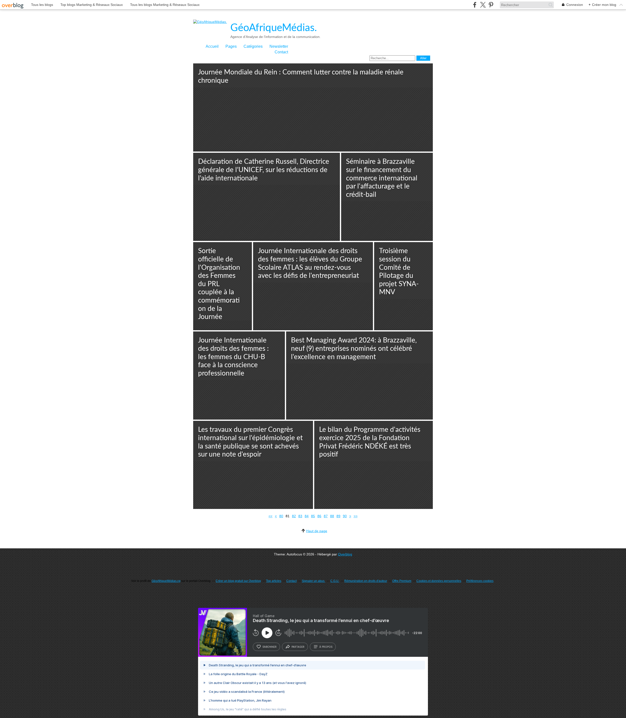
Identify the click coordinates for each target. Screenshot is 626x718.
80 (281, 516)
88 (332, 516)
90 (345, 516)
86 (319, 516)
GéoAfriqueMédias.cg (166, 581)
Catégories (253, 46)
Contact (281, 52)
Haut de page (316, 531)
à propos (325, 646)
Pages (231, 46)
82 (294, 516)
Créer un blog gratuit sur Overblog (238, 581)
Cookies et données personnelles (438, 581)
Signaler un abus (313, 581)
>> (356, 516)
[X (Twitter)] (483, 5)
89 (338, 516)
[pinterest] (491, 5)
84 (307, 516)
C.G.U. (334, 581)
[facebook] (475, 5)
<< (270, 516)
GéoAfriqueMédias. (273, 28)
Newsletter (278, 46)
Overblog (345, 554)
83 (300, 516)
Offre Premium (401, 581)
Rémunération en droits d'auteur (365, 581)
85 (313, 516)
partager (297, 646)
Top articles (273, 581)
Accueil (212, 46)
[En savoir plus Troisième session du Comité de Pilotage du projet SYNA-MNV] (403, 286)
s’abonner (269, 646)
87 (326, 516)
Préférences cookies (479, 581)
